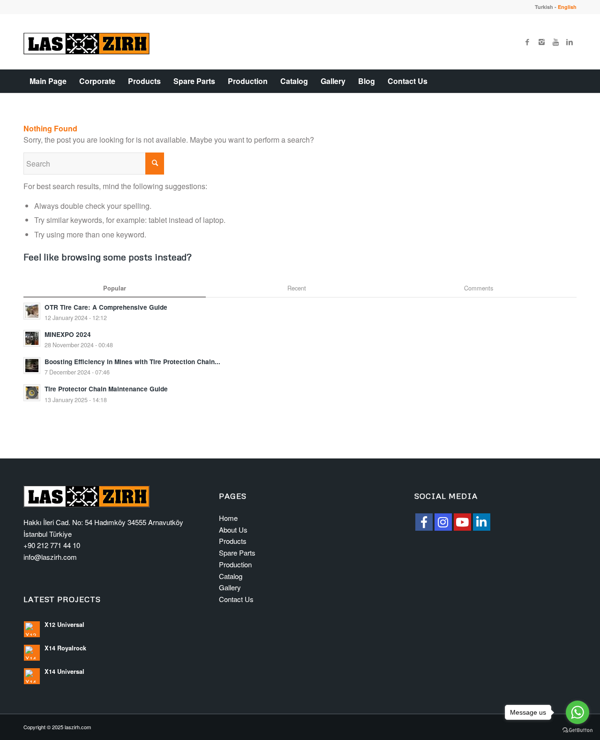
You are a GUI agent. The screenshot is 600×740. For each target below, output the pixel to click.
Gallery (230, 587)
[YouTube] (462, 522)
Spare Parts (237, 552)
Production (235, 564)
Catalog (230, 576)
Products (233, 541)
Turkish (544, 6)
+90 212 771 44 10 (51, 545)
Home (228, 518)
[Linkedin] (569, 42)
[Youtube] (555, 42)
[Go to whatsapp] (577, 712)
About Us (233, 529)
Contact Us (236, 599)
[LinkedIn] (481, 522)
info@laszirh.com (50, 557)
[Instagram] (541, 42)
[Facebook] (527, 42)
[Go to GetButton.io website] (577, 730)
